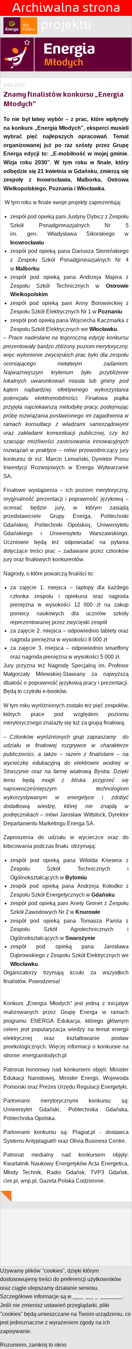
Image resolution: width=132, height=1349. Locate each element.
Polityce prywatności (97, 1296)
